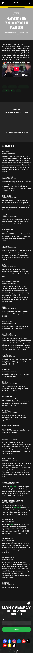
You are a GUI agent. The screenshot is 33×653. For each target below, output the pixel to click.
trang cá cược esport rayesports (12, 501)
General (16, 14)
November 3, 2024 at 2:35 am (9, 427)
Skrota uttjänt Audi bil (9, 459)
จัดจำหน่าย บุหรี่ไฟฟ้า (8, 334)
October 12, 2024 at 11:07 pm (9, 231)
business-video (12, 87)
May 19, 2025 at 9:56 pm (8, 540)
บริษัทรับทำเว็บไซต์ (7, 177)
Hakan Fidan (5, 583)
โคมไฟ (4, 265)
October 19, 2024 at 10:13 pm (9, 323)
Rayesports (17, 508)
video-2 (18, 91)
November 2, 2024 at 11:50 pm (9, 412)
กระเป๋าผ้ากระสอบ (7, 322)
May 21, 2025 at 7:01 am (8, 559)
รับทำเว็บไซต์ (5, 152)
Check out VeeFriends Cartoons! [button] (16, 7)
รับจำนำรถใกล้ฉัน (7, 396)
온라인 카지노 (6, 246)
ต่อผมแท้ (4, 215)
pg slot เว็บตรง (6, 411)
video (12, 91)
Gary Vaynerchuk (11, 32)
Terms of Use (21, 652)
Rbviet (11, 524)
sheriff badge (6, 369)
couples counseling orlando (10, 282)
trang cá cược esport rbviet (11, 482)
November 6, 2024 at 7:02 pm (9, 460)
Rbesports (12, 487)
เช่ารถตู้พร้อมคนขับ (7, 229)
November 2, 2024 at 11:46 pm (9, 398)
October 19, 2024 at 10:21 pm (9, 335)
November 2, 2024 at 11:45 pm (9, 383)
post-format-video (23, 87)
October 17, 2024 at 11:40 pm (9, 308)
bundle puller (6, 196)
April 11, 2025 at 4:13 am (8, 521)
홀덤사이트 (5, 382)
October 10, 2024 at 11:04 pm (9, 153)
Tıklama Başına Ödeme (8, 539)
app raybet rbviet (7, 520)
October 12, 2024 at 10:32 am (9, 197)
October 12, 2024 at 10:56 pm (9, 216)
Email (4, 620)
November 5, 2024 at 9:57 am (9, 439)
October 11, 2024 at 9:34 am (9, 178)
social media (6, 91)
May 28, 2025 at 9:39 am (8, 584)
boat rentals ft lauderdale (10, 425)
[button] (3, 3)
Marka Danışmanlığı (8, 558)
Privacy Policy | (12, 652)
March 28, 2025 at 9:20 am (8, 483)
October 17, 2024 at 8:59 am (9, 283)
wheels (4, 307)
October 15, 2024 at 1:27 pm (9, 247)
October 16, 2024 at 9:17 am (9, 266)
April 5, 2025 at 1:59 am (7, 502)
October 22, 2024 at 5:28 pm (9, 371)
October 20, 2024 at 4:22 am (9, 356)
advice (4, 87)
